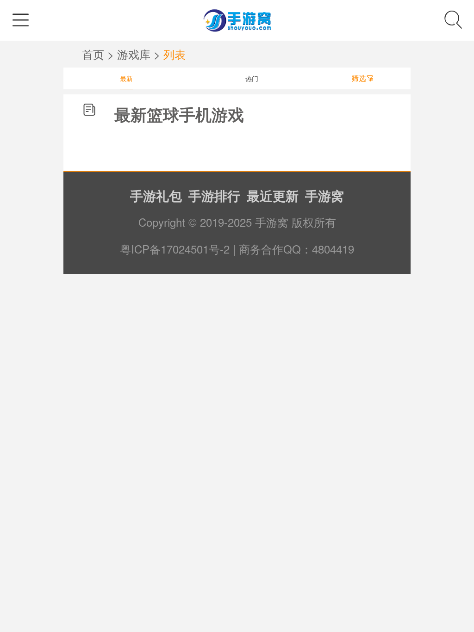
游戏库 (133, 54)
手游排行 (214, 195)
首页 (94, 54)
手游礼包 (156, 195)
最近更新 (273, 195)
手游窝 (324, 195)
